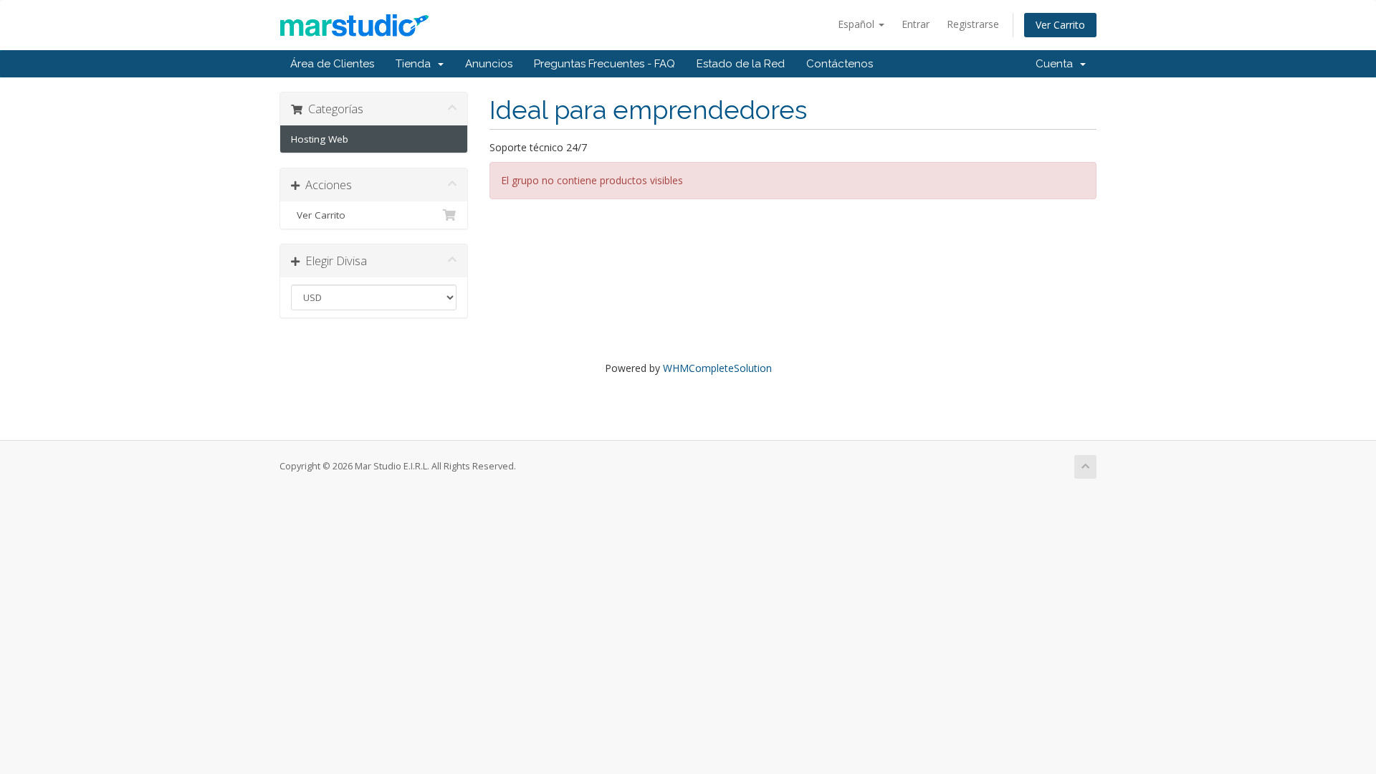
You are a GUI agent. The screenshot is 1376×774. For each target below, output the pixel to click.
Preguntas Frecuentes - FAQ (604, 63)
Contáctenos (839, 63)
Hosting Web (319, 139)
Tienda (416, 63)
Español (857, 24)
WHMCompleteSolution (717, 368)
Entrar (916, 24)
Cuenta (1057, 63)
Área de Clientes (332, 63)
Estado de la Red (741, 63)
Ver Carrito (1060, 25)
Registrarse (973, 24)
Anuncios (488, 63)
